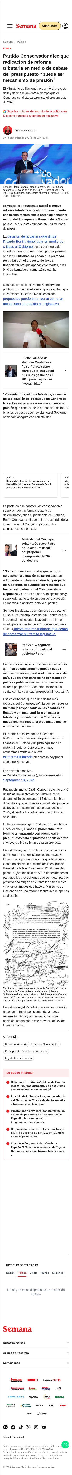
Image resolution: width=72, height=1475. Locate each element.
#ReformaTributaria (18, 757)
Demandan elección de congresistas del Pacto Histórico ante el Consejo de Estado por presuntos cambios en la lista (29, 484)
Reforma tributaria (16, 1044)
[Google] (5, 1427)
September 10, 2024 (18, 780)
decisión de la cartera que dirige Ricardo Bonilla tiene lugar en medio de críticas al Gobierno (33, 241)
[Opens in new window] (13, 1427)
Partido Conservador (46, 1044)
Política (21, 41)
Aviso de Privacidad (17, 1437)
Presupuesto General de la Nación (26, 1051)
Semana (8, 41)
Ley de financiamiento (18, 1058)
